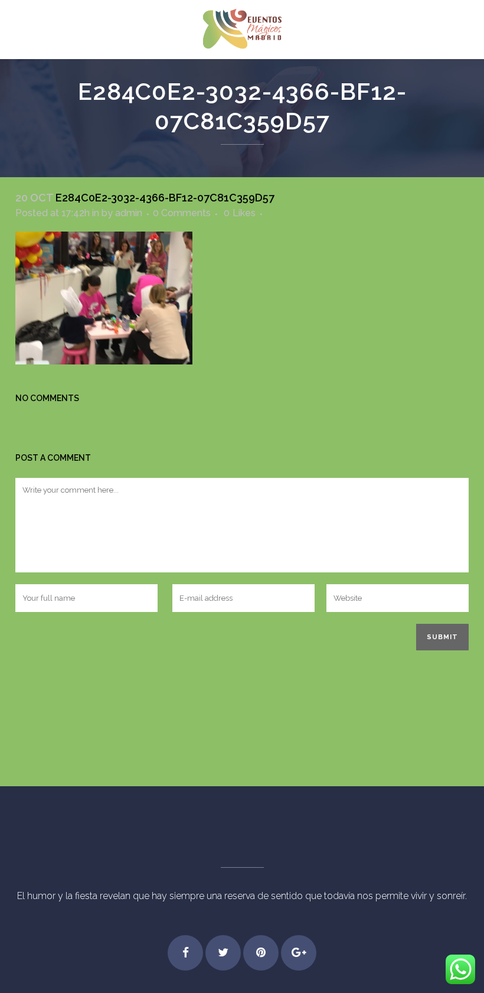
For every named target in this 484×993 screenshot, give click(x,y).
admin (128, 213)
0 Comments (182, 213)
